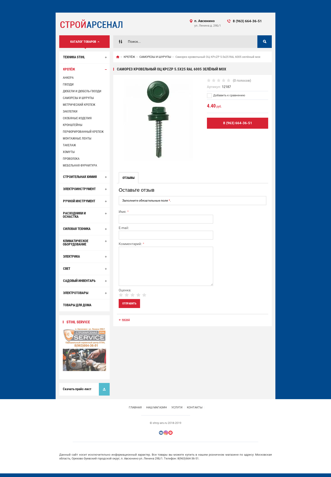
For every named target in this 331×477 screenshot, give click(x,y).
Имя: (124, 212)
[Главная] (117, 57)
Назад (126, 319)
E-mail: (124, 228)
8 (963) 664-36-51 (237, 123)
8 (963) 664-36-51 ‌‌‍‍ (251, 21)
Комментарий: (131, 244)
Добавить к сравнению (229, 95)
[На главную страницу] (91, 24)
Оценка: (125, 290)
